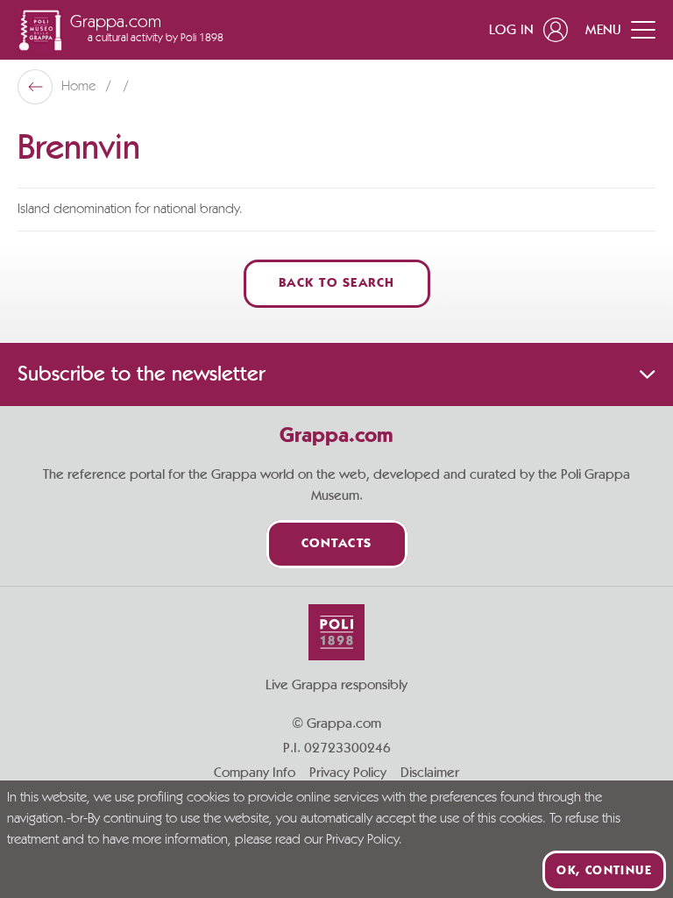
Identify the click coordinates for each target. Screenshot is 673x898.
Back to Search (337, 283)
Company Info (254, 773)
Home (80, 87)
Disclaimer (429, 773)
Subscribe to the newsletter (141, 374)
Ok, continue (604, 871)
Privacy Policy (347, 773)
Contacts (336, 544)
